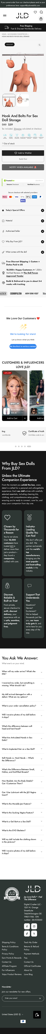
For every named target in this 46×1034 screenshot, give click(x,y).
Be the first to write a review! (23, 346)
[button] (5, 15)
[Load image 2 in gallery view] (23, 100)
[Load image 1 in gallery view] (9, 100)
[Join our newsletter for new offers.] (40, 998)
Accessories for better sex (17, 34)
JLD (12, 546)
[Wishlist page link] (35, 12)
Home (4, 34)
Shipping (17, 128)
